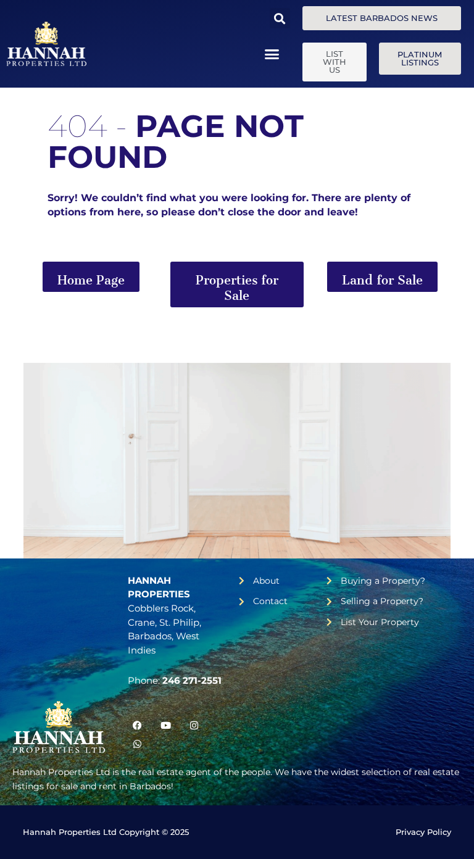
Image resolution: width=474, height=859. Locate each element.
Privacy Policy (423, 832)
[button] (280, 18)
